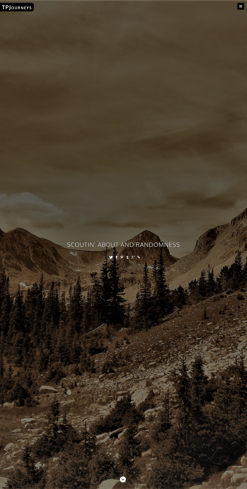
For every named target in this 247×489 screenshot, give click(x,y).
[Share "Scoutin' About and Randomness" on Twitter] (110, 257)
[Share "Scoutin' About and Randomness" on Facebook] (116, 257)
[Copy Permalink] (138, 257)
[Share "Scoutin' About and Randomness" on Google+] (133, 257)
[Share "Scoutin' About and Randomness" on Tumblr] (127, 257)
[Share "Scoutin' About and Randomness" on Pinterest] (122, 257)
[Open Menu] (240, 6)
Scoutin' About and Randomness (123, 244)
